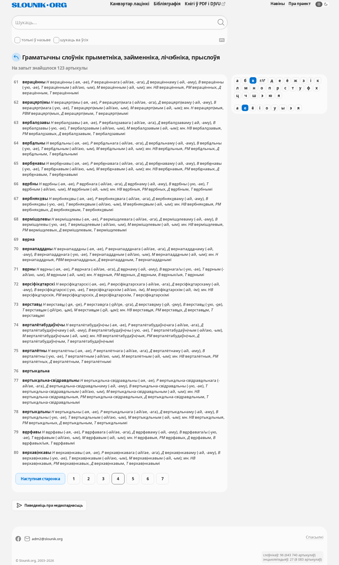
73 (16, 304)
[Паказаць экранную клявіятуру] (222, 40)
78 (16, 411)
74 (16, 324)
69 (16, 239)
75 (16, 350)
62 (16, 102)
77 (16, 380)
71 (16, 269)
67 (16, 198)
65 (16, 163)
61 (16, 82)
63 (16, 122)
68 (16, 219)
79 (16, 432)
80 (16, 452)
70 (16, 248)
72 (16, 284)
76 (16, 371)
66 (16, 183)
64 (16, 143)
